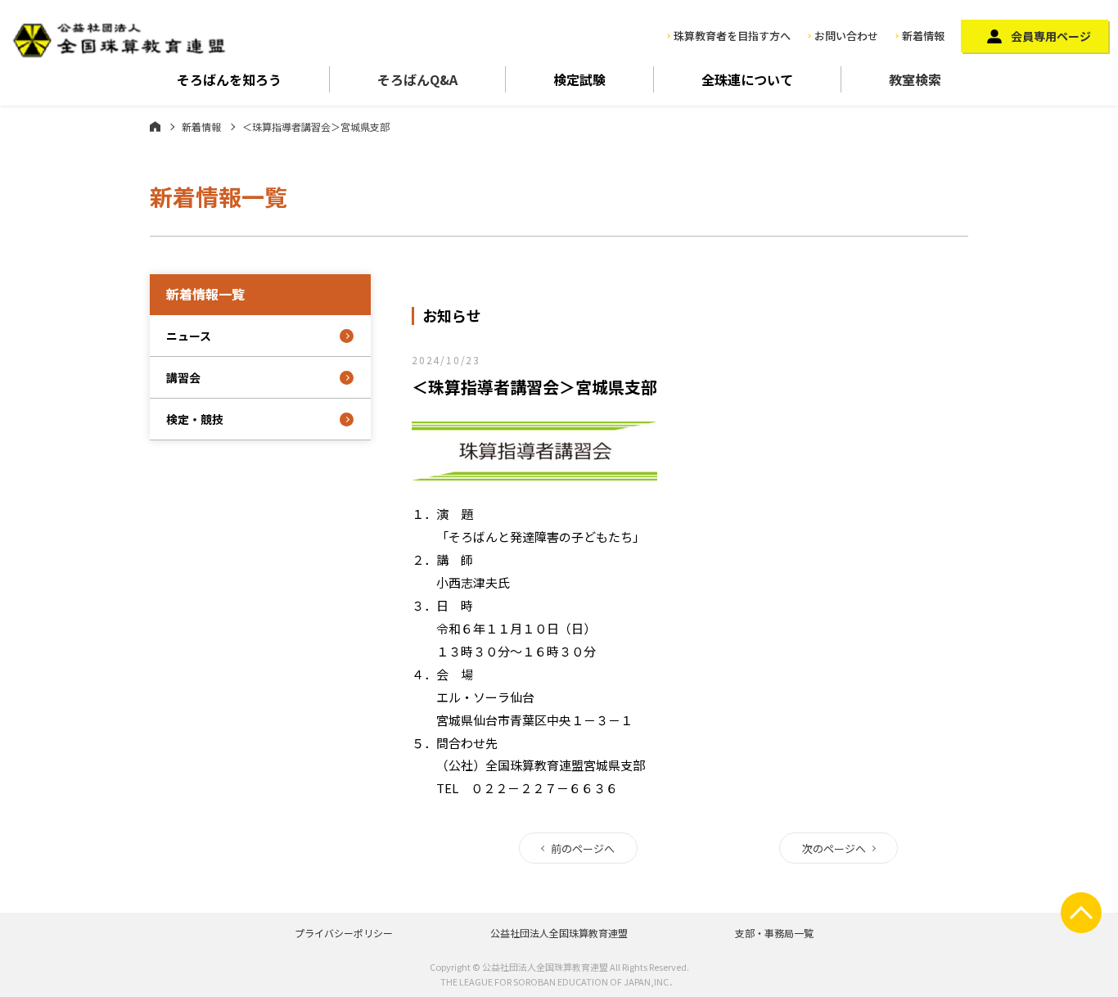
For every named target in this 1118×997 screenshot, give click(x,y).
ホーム (155, 126)
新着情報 (923, 35)
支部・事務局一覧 (774, 933)
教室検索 (915, 79)
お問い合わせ (846, 35)
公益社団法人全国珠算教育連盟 (559, 933)
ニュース (188, 335)
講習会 (183, 377)
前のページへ (583, 848)
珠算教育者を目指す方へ (732, 35)
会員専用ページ (1051, 36)
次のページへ (834, 848)
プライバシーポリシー (344, 933)
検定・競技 (194, 419)
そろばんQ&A (417, 79)
